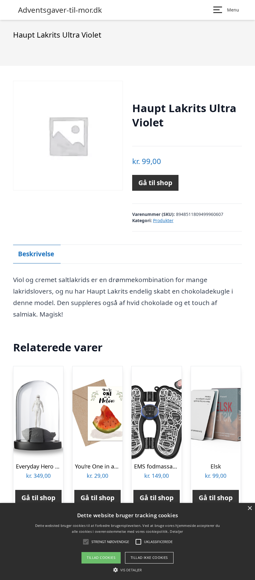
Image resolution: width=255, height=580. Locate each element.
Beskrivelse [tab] (36, 253)
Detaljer (176, 531)
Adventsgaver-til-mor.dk (60, 10)
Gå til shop (155, 182)
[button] (127, 570)
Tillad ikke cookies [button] (149, 557)
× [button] (249, 508)
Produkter (163, 220)
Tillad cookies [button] (101, 557)
